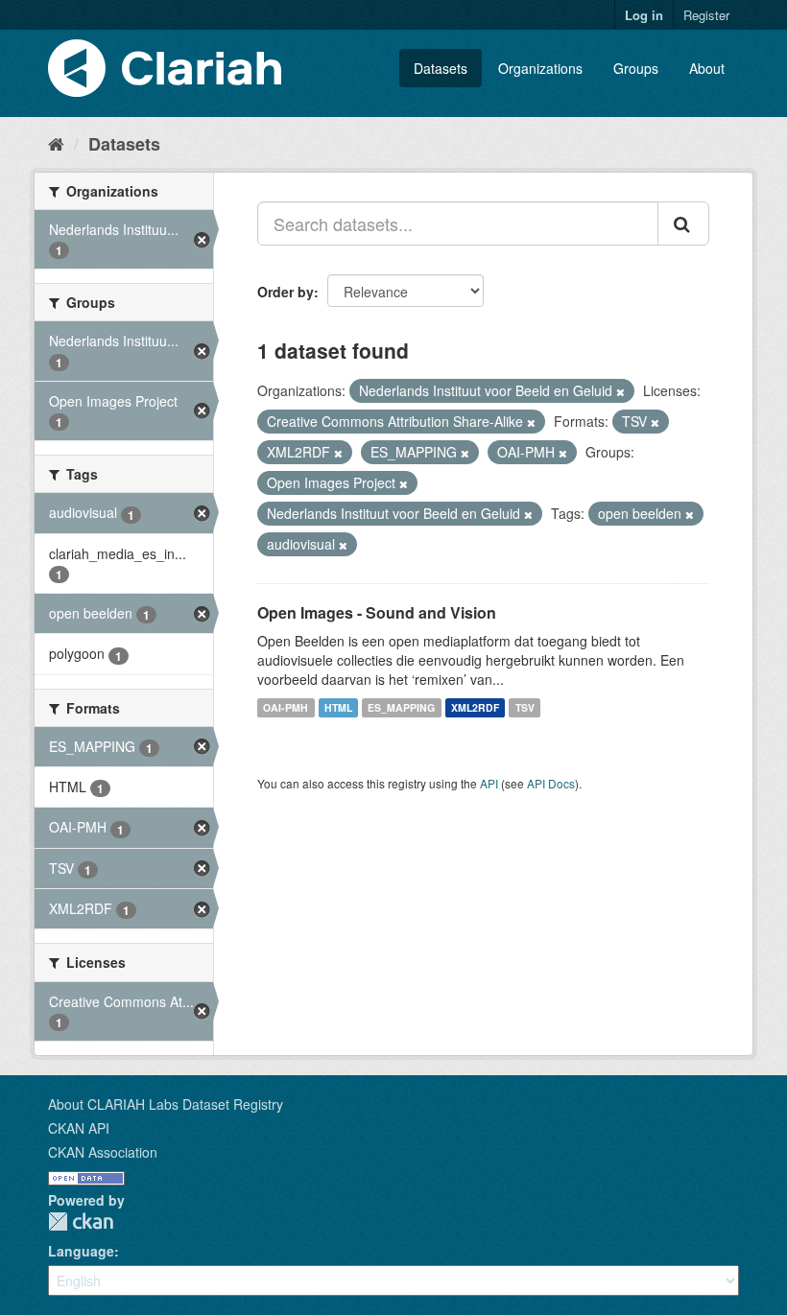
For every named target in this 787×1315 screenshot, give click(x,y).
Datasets (440, 68)
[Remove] (620, 391)
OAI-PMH (285, 707)
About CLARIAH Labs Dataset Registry (165, 1104)
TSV (525, 707)
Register (706, 15)
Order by (285, 291)
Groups (635, 68)
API (489, 783)
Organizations (540, 68)
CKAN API (78, 1128)
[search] (683, 223)
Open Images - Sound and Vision (376, 612)
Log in (644, 15)
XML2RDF (475, 707)
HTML (338, 707)
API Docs (551, 783)
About (707, 68)
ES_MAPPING (401, 707)
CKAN (80, 1221)
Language (81, 1250)
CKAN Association (102, 1152)
